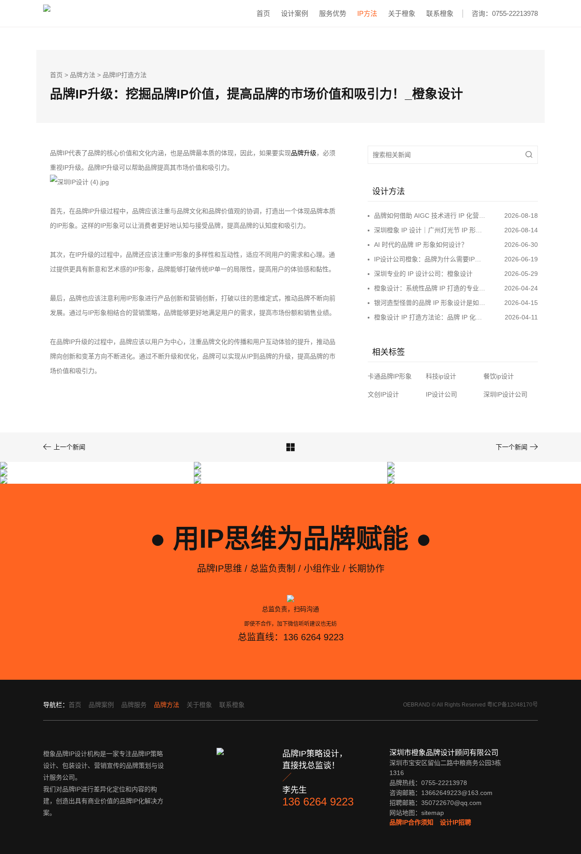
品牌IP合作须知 (411, 822)
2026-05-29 (521, 273)
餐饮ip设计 (498, 376)
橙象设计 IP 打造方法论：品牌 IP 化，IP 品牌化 (430, 317)
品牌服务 (134, 704)
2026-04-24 (521, 288)
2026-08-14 (521, 230)
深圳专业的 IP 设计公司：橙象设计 (423, 273)
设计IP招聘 (455, 822)
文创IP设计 (383, 394)
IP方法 (367, 13)
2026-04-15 (521, 302)
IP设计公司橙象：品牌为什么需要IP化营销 (430, 259)
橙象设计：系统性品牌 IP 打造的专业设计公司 (430, 288)
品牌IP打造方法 (125, 75)
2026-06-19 (521, 259)
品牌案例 (101, 704)
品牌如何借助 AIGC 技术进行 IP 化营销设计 (430, 215)
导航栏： (56, 704)
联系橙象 (439, 13)
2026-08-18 (521, 215)
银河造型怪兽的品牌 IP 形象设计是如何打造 (430, 302)
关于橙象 (401, 13)
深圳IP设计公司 (505, 394)
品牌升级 (303, 153)
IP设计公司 (441, 394)
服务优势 (332, 13)
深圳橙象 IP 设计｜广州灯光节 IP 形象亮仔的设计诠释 (430, 230)
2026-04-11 (521, 317)
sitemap (432, 812)
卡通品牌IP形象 (390, 376)
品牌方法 (82, 75)
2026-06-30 (521, 244)
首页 (263, 13)
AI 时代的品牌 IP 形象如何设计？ (421, 244)
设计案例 (294, 13)
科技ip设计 (441, 376)
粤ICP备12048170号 (512, 705)
